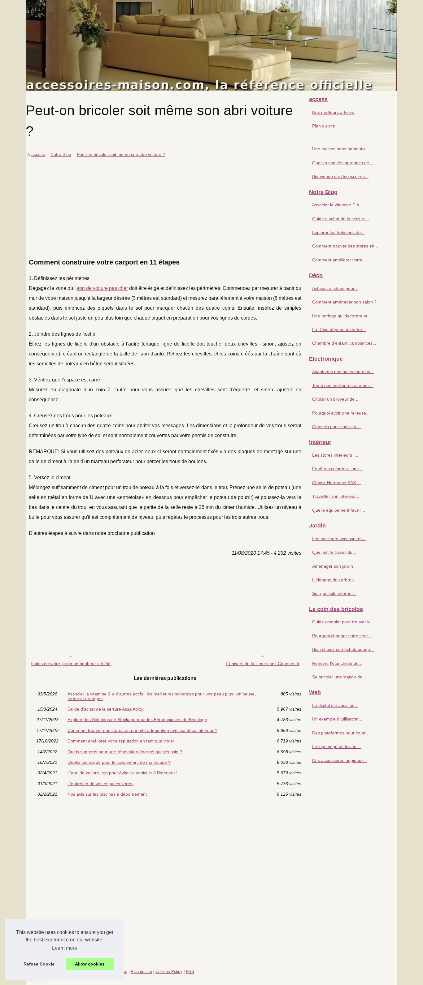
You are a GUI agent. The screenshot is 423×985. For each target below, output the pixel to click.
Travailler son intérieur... (335, 496)
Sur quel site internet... (334, 593)
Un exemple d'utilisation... (337, 718)
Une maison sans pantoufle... (340, 148)
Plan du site (323, 125)
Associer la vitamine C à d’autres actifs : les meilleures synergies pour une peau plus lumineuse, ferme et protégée (162, 696)
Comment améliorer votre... (339, 259)
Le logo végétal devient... (336, 746)
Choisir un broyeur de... (335, 399)
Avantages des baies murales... (343, 371)
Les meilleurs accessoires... (339, 538)
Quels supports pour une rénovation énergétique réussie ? (125, 752)
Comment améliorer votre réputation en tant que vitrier (121, 741)
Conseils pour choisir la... (336, 426)
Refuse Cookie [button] (39, 963)
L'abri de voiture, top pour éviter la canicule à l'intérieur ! (122, 773)
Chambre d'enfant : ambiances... (344, 343)
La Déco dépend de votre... (339, 329)
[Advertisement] (165, 204)
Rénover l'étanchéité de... (337, 663)
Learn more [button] (64, 948)
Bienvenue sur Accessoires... (340, 176)
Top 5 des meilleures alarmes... (342, 385)
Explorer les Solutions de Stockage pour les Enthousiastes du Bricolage (137, 719)
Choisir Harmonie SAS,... (336, 482)
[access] (211, 45)
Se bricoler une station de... (339, 676)
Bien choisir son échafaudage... (343, 649)
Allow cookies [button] (90, 963)
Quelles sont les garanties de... (342, 162)
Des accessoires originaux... (339, 760)
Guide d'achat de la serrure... (340, 218)
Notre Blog (60, 154)
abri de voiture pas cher (102, 288)
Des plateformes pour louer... (340, 732)
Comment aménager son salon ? (344, 301)
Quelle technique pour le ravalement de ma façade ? (119, 762)
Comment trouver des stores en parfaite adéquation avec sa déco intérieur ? (142, 730)
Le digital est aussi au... (335, 705)
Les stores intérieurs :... (335, 455)
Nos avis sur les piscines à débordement (107, 794)
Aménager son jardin (332, 566)
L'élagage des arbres (333, 579)
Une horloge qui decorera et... (341, 315)
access (38, 154)
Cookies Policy (168, 971)
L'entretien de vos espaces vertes (100, 783)
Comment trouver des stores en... (345, 245)
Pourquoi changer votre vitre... (342, 635)
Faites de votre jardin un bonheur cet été (71, 663)
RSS (190, 971)
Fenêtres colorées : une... (337, 468)
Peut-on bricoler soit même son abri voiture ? (121, 154)
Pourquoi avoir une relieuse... (341, 413)
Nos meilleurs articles (333, 112)
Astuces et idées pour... (335, 288)
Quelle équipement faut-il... (338, 510)
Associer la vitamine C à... (337, 204)
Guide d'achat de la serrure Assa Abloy (105, 709)
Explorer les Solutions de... (338, 232)
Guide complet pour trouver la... (343, 621)
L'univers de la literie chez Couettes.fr (262, 663)
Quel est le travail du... (334, 552)
